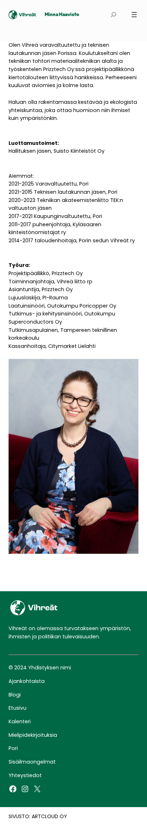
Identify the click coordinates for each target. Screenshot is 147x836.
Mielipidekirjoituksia (33, 735)
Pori (13, 748)
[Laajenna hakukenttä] (113, 14)
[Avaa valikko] (134, 14)
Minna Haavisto (62, 14)
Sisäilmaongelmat (32, 761)
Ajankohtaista (27, 681)
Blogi (15, 694)
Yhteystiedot (25, 775)
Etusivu (17, 707)
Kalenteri (20, 721)
